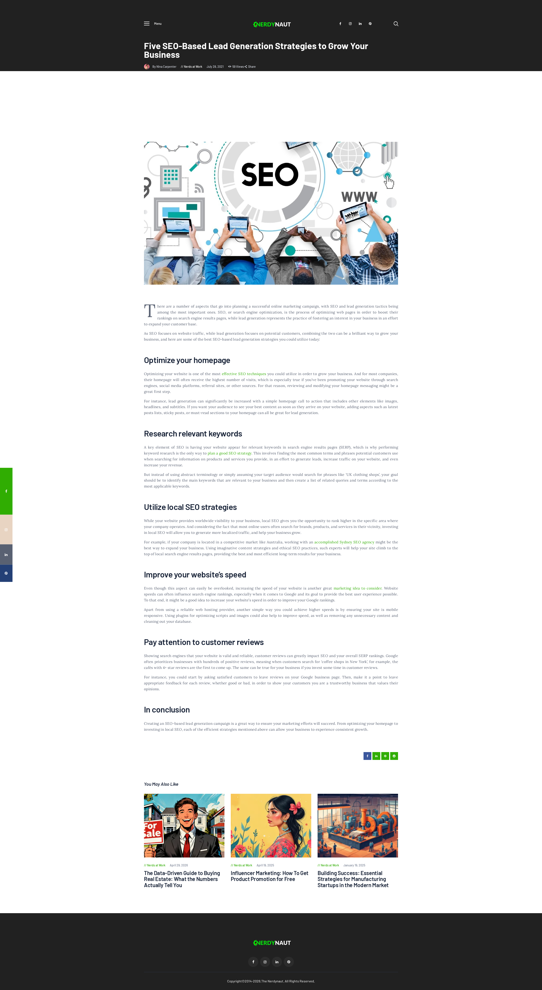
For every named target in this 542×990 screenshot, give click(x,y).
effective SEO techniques (244, 373)
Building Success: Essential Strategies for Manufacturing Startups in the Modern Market (353, 879)
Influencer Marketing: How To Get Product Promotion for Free (269, 876)
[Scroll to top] (531, 535)
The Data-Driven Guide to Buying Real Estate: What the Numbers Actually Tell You (182, 879)
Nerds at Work (193, 66)
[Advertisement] (271, 110)
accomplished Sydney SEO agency (344, 542)
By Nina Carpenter (164, 66)
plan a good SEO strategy (230, 453)
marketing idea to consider (358, 588)
